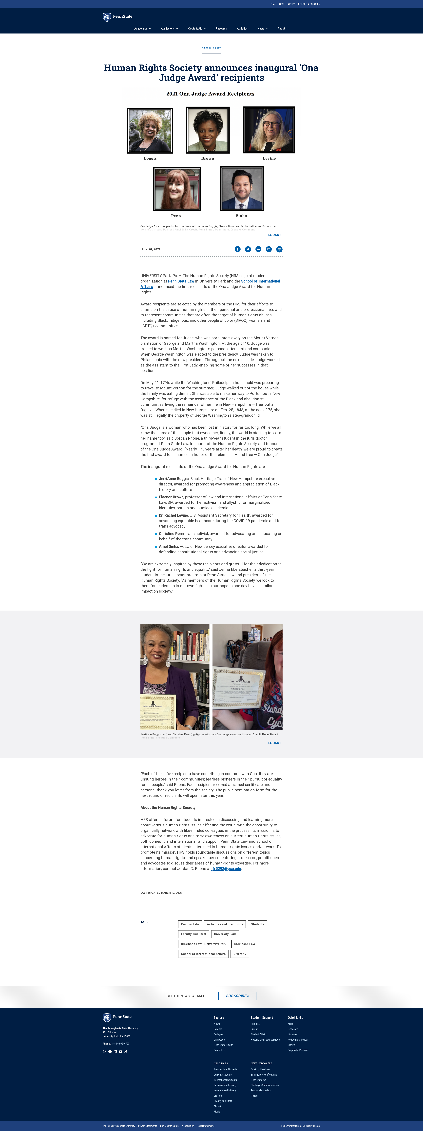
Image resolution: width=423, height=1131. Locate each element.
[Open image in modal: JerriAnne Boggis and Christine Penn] (211, 677)
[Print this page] (279, 249)
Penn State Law (181, 281)
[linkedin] (258, 249)
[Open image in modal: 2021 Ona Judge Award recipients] (211, 154)
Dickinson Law (244, 944)
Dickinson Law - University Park (204, 944)
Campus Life (211, 48)
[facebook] (238, 249)
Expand (273, 234)
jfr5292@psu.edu (226, 868)
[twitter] (248, 249)
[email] (269, 249)
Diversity (239, 954)
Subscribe (236, 996)
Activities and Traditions (225, 924)
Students (257, 924)
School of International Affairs (203, 954)
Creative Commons (243, 229)
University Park (225, 934)
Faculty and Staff (193, 934)
